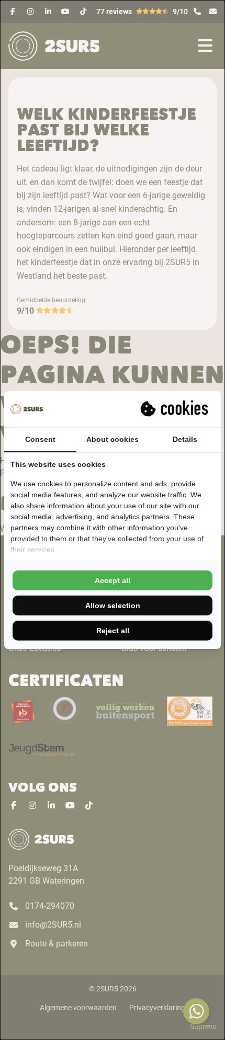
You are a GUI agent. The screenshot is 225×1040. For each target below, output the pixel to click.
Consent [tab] (40, 439)
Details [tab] (185, 439)
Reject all (112, 630)
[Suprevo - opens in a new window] (175, 408)
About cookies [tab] (112, 439)
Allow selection (112, 605)
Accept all (112, 580)
